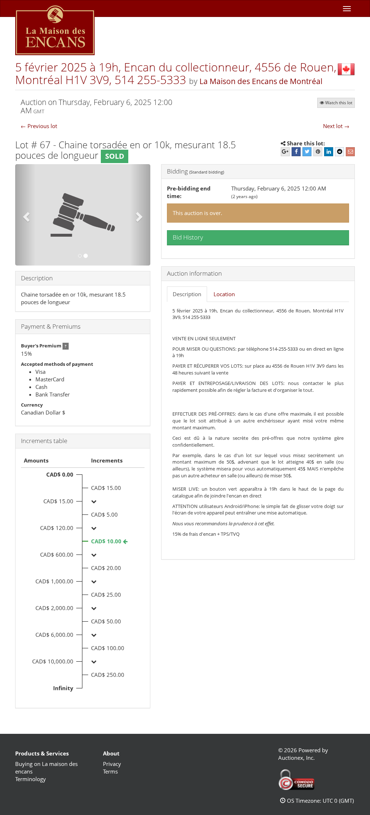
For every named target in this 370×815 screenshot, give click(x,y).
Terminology (30, 779)
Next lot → (336, 126)
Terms (110, 771)
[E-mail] (350, 151)
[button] (25, 215)
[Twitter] (306, 151)
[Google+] (285, 151)
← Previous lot (39, 126)
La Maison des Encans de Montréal (260, 81)
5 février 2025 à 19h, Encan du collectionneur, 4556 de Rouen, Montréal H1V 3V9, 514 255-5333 (175, 73)
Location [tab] (224, 294)
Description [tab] (187, 294)
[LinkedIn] (328, 151)
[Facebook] (296, 151)
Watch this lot (338, 103)
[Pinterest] (317, 151)
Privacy (112, 763)
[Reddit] (339, 151)
